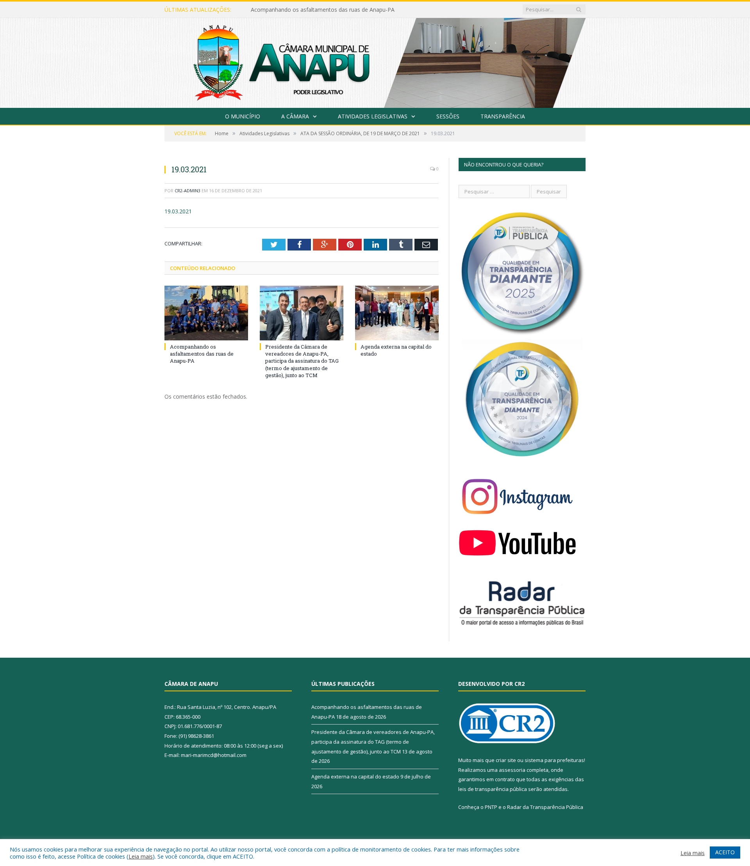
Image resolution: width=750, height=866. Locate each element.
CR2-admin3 (187, 190)
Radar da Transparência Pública (545, 807)
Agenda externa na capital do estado (355, 776)
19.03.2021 (178, 211)
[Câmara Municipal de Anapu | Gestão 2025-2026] (375, 61)
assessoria (512, 769)
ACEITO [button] (725, 852)
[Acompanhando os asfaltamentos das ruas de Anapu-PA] (206, 313)
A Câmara (295, 116)
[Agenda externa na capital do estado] (397, 313)
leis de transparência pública (492, 789)
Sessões (447, 116)
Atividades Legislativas (372, 116)
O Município (242, 116)
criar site (506, 760)
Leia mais (141, 856)
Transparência (502, 116)
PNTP (491, 807)
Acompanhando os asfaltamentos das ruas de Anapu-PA (202, 353)
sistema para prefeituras (554, 760)
